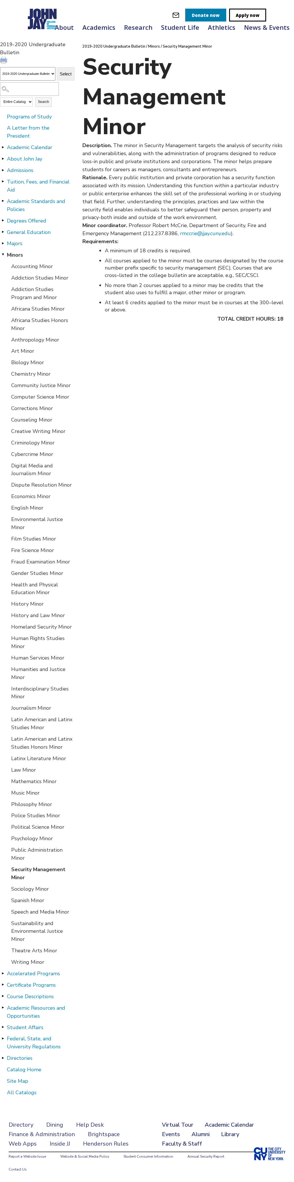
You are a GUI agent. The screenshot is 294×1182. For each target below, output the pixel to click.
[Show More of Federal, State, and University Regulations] (3, 1038)
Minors (15, 254)
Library (230, 1134)
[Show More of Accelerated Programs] (3, 973)
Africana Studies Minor (38, 308)
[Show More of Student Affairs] (3, 1027)
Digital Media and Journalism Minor (32, 469)
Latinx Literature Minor (38, 758)
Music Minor (25, 792)
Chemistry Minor (31, 373)
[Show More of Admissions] (3, 170)
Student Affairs (25, 1027)
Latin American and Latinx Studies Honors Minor (41, 743)
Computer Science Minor (40, 396)
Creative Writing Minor (38, 431)
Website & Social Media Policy (84, 1156)
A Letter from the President (28, 131)
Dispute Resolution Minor (41, 484)
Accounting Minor (32, 266)
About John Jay (24, 158)
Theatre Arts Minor (34, 950)
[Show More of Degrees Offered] (3, 220)
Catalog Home (24, 1069)
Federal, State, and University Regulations (34, 1042)
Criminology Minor (33, 442)
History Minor (27, 603)
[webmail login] (175, 15)
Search (43, 102)
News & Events (267, 27)
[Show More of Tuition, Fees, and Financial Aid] (3, 181)
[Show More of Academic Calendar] (3, 147)
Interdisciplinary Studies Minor (40, 692)
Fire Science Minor (32, 550)
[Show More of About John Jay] (3, 158)
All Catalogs (21, 1092)
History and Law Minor (38, 615)
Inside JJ (60, 1144)
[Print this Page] (4, 61)
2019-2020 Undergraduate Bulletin (113, 46)
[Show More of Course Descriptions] (3, 996)
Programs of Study (29, 116)
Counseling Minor (31, 419)
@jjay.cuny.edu (214, 233)
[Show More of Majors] (3, 243)
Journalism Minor (31, 708)
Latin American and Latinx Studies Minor (41, 723)
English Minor (27, 507)
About (64, 27)
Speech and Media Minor (40, 911)
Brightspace (104, 1134)
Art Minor (22, 351)
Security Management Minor (38, 873)
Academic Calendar (29, 147)
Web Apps (23, 1144)
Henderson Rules (106, 1144)
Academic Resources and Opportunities (36, 1011)
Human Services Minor (37, 657)
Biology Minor (27, 362)
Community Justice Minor (41, 385)
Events (171, 1134)
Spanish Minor (27, 900)
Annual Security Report (205, 1156)
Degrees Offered (26, 220)
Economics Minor (31, 496)
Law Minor (23, 769)
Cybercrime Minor (32, 454)
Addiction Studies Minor (39, 277)
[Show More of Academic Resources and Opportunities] (3, 1008)
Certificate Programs (31, 985)
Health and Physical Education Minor (34, 588)
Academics (98, 27)
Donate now (206, 15)
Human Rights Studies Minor (38, 642)
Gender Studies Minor (37, 573)
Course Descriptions (30, 996)
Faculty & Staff (182, 1144)
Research (138, 27)
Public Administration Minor (37, 853)
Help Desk (90, 1125)
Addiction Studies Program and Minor (34, 293)
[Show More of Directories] (3, 1058)
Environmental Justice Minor (37, 523)
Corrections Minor (32, 408)
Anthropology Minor (35, 339)
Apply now (248, 15)
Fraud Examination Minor (40, 561)
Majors (14, 243)
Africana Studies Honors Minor (39, 324)
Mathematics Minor (34, 781)
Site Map (17, 1081)
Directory (21, 1125)
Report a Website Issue (27, 1156)
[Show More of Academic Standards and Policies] (3, 201)
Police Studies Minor (35, 815)
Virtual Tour (177, 1125)
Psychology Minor (32, 838)
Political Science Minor (37, 827)
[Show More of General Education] (3, 232)
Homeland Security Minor (41, 626)
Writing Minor (27, 962)
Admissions (20, 170)
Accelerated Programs (33, 973)
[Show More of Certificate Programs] (3, 985)
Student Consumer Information (148, 1156)
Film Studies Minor (33, 538)
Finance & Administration (42, 1134)
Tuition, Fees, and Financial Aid (38, 185)
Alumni (201, 1134)
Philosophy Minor (31, 804)
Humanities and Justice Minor (38, 673)
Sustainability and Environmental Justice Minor (37, 931)
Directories (19, 1058)
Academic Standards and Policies (36, 205)
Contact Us (18, 1169)
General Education (29, 232)
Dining (54, 1125)
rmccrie (188, 233)
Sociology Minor (30, 888)
